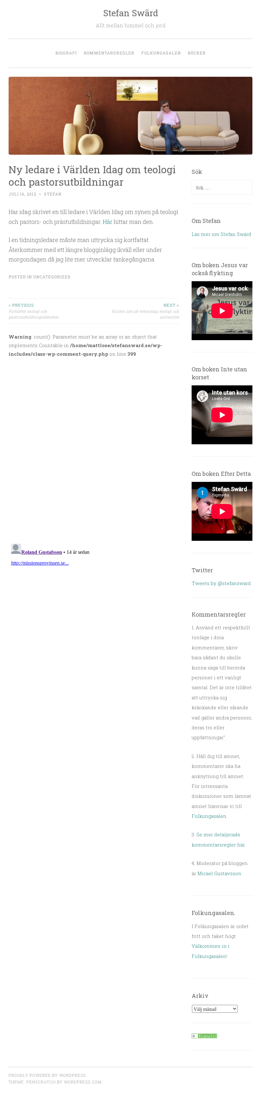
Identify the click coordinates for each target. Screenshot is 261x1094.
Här (107, 221)
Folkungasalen (161, 52)
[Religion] (204, 1036)
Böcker (197, 52)
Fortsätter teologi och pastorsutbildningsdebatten (34, 311)
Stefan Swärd (130, 12)
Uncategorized (51, 276)
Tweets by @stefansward (221, 583)
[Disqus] (94, 446)
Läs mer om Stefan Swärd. (222, 234)
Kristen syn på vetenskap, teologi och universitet (145, 311)
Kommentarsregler (109, 52)
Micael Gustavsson (219, 873)
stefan (52, 194)
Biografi (66, 52)
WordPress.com (83, 1081)
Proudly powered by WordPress (47, 1075)
